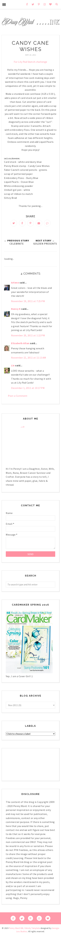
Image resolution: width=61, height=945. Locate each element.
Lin (13, 365)
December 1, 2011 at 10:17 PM (28, 387)
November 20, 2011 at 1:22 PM (28, 335)
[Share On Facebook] (22, 223)
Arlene (15, 282)
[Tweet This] (13, 223)
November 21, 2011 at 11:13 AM (28, 357)
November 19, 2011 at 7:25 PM (28, 301)
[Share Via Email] (39, 223)
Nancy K (16, 308)
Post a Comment (17, 395)
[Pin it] (30, 223)
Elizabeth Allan (20, 343)
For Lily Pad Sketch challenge (30, 61)
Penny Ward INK (16, 928)
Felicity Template (32, 928)
